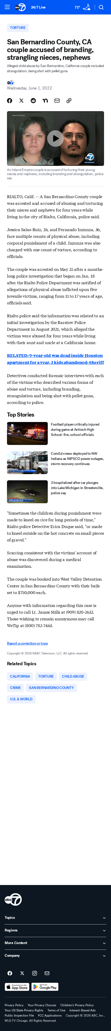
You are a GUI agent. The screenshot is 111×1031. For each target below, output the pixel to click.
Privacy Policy (14, 1005)
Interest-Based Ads (82, 1010)
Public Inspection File (19, 1015)
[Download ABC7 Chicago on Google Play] (45, 987)
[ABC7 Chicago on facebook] (10, 973)
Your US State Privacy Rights (24, 1010)
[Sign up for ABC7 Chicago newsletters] (47, 973)
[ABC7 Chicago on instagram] (34, 973)
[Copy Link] (69, 100)
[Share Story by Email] (57, 100)
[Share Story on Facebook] (9, 100)
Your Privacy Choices (42, 1005)
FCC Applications (50, 1015)
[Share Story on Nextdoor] (45, 100)
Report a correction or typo (27, 643)
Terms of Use (56, 1010)
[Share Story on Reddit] (33, 100)
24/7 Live (38, 7)
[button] (7, 7)
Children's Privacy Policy (77, 1005)
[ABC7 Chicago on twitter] (22, 973)
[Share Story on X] (21, 100)
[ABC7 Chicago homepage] (20, 7)
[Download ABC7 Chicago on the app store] (17, 987)
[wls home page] (13, 899)
